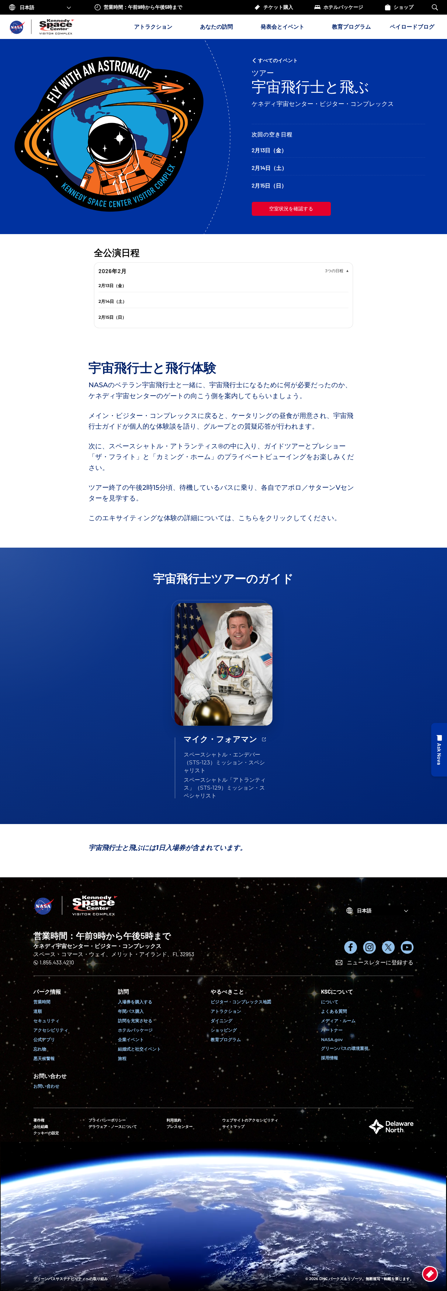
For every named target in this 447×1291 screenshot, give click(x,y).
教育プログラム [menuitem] (226, 1039)
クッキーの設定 (46, 1133)
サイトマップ (233, 1126)
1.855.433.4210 (57, 962)
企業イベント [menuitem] (131, 1039)
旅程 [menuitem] (122, 1058)
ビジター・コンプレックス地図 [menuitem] (241, 1002)
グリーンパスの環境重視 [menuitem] (345, 1048)
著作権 (38, 1120)
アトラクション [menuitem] (226, 1011)
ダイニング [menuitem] (222, 1020)
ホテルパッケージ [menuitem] (135, 1030)
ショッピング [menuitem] (224, 1030)
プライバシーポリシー (107, 1120)
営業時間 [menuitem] (41, 1002)
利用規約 (174, 1120)
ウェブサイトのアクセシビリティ (250, 1120)
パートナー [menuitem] (332, 1030)
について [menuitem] (329, 1002)
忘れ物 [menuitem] (39, 1049)
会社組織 (40, 1126)
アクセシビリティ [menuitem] (50, 1030)
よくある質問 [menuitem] (334, 1011)
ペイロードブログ (412, 26)
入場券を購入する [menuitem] (135, 1002)
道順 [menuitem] (37, 1011)
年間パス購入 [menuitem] (131, 1011)
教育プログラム (351, 26)
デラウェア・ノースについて (112, 1126)
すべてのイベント (278, 60)
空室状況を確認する (291, 209)
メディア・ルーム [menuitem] (338, 1020)
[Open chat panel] (439, 750)
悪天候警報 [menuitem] (44, 1058)
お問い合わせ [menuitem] (46, 1086)
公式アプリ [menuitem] (44, 1039)
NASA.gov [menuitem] (332, 1039)
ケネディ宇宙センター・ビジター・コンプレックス (97, 945)
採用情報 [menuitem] (329, 1058)
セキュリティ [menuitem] (46, 1020)
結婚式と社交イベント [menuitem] (139, 1049)
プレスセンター (180, 1126)
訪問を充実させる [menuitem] (135, 1020)
